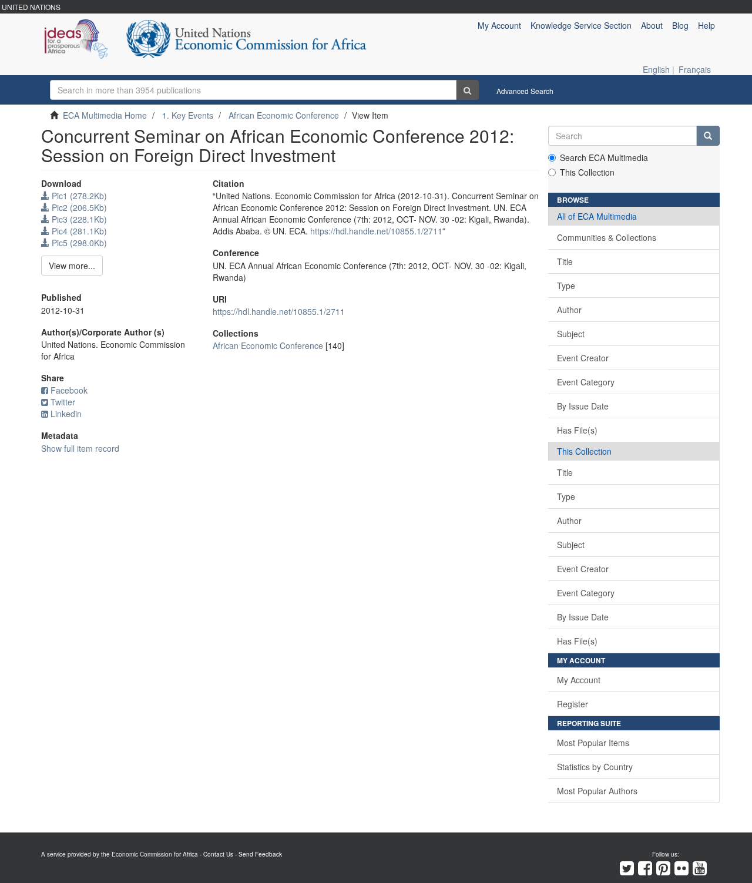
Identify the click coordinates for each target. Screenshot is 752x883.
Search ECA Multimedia (604, 157)
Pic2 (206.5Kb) (78, 207)
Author (569, 309)
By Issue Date (583, 406)
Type (566, 285)
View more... (72, 265)
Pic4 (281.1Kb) (78, 231)
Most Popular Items (593, 742)
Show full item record (80, 448)
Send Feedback (260, 854)
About (652, 25)
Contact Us (218, 854)
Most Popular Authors (597, 791)
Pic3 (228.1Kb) (78, 219)
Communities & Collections (606, 237)
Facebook (69, 390)
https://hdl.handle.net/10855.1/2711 (376, 231)
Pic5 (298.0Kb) (78, 243)
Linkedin (66, 413)
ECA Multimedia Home (105, 115)
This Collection (587, 172)
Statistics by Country (595, 767)
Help (706, 25)
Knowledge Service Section (581, 25)
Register (572, 704)
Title (565, 261)
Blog (680, 25)
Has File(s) (577, 430)
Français (695, 69)
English (656, 69)
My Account (578, 680)
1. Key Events (187, 115)
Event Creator (583, 358)
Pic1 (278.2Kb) (78, 196)
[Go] (467, 90)
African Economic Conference (284, 115)
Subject (571, 334)
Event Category (586, 382)
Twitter (63, 402)
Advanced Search (524, 91)
